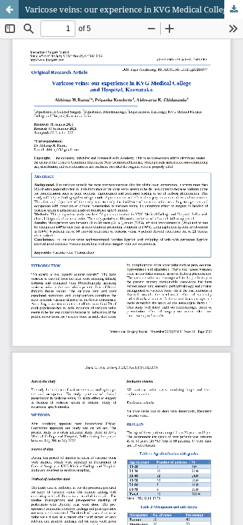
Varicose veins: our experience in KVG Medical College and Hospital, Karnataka (134, 9)
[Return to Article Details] (9, 9)
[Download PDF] (233, 9)
